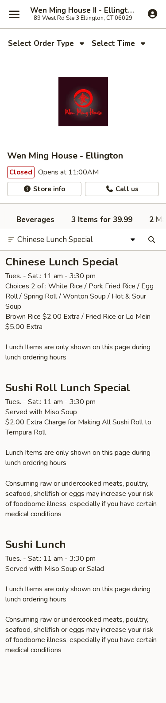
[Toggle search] (152, 240)
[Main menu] (14, 14)
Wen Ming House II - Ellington (83, 10)
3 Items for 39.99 (101, 220)
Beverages (35, 220)
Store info (48, 189)
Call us (126, 189)
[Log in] (152, 14)
